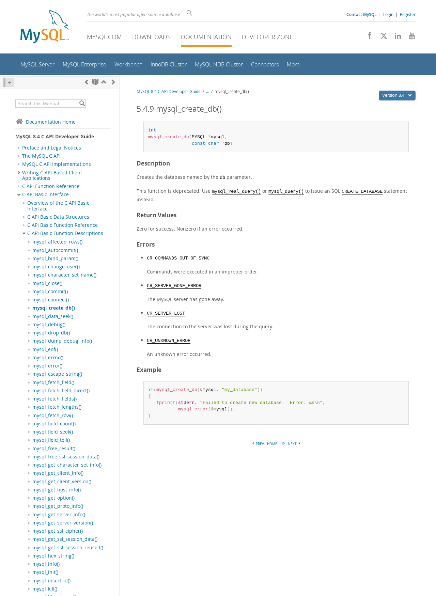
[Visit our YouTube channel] (409, 37)
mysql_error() (47, 366)
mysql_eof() (45, 349)
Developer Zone (267, 37)
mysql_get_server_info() (58, 515)
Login (388, 14)
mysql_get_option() (53, 498)
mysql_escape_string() (57, 374)
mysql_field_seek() (52, 432)
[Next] (113, 81)
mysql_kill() (44, 589)
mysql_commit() (50, 291)
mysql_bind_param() (55, 258)
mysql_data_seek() (52, 316)
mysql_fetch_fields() (54, 399)
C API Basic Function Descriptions (65, 233)
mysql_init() (45, 572)
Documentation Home (51, 122)
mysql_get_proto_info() (57, 506)
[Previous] (86, 81)
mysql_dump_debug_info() (62, 341)
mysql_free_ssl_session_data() (65, 457)
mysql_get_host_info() (56, 490)
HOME (272, 443)
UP (282, 443)
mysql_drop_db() (51, 333)
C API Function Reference (50, 186)
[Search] (81, 103)
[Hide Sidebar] (8, 82)
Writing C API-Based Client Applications (52, 175)
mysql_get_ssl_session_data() (64, 539)
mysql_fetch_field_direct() (61, 391)
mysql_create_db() (53, 308)
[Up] (104, 81)
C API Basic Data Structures (58, 217)
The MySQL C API (41, 156)
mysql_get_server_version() (62, 523)
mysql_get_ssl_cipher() (57, 531)
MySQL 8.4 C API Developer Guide (169, 91)
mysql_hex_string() (53, 556)
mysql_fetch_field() (53, 382)
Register (408, 14)
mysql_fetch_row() (52, 415)
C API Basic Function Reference (62, 225)
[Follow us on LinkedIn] (395, 37)
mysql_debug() (48, 324)
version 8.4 (394, 95)
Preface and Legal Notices (51, 148)
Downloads (151, 37)
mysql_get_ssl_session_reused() (67, 548)
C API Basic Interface (45, 194)
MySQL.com (104, 37)
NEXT (293, 443)
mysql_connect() (50, 300)
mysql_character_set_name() (64, 275)
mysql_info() (46, 564)
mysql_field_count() (54, 424)
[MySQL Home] (44, 27)
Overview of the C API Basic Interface (58, 205)
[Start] (95, 81)
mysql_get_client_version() (61, 482)
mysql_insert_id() (51, 581)
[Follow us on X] (381, 37)
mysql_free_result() (53, 448)
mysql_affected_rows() (57, 242)
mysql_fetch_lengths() (56, 407)
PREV (259, 443)
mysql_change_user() (56, 267)
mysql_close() (47, 283)
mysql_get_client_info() (57, 473)
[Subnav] (18, 172)
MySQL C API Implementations (56, 164)
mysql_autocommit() (55, 250)
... (207, 91)
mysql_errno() (47, 358)
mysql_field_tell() (51, 440)
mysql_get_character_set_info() (67, 465)
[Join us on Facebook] (367, 37)
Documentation (206, 37)
